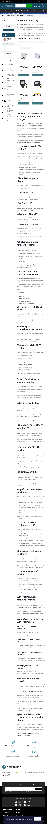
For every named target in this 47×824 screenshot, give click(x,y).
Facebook (28, 805)
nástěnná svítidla (36, 38)
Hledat (29, 6)
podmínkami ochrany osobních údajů (22, 791)
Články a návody (9, 1)
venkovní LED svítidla (40, 732)
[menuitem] (8, 11)
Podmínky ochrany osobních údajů (8, 814)
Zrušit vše (32, 47)
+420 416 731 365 (28, 802)
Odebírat (38, 788)
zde (31, 819)
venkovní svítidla (20, 38)
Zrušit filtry (8, 26)
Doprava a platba (5, 815)
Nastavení (9, 822)
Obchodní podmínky (5, 812)
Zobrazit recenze (15, 767)
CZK (41, 1)
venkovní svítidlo (20, 607)
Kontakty (3, 817)
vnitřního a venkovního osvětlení (23, 735)
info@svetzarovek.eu (20, 802)
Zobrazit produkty (8, 30)
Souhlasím (38, 819)
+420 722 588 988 (20, 805)
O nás (3, 1)
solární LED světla (27, 38)
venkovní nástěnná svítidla (37, 142)
